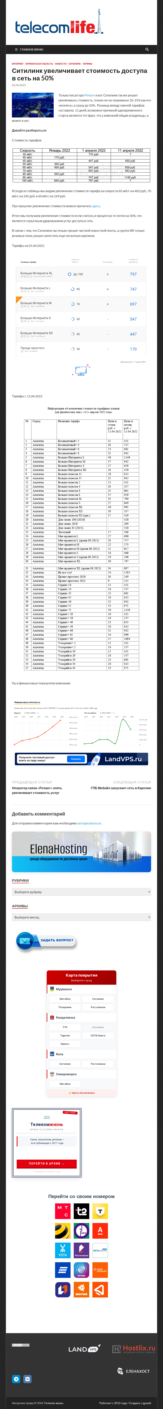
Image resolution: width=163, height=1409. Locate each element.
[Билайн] (63, 1231)
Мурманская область (39, 63)
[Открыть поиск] (147, 49)
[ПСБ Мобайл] (63, 1289)
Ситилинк (74, 63)
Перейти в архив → (47, 1163)
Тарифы (87, 63)
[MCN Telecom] (100, 1250)
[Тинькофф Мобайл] (100, 1211)
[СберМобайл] (100, 1270)
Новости (60, 63)
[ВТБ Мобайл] (63, 1270)
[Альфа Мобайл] (100, 1231)
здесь (96, 206)
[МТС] (63, 1211)
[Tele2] (81, 1211)
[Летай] (100, 1289)
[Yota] (63, 1250)
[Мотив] (81, 1289)
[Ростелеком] (81, 1250)
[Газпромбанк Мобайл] (81, 1270)
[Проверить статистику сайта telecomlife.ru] (20, 1345)
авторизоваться (89, 823)
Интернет (18, 63)
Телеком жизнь (53, 1403)
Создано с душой (140, 1403)
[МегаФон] (81, 1231)
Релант (89, 95)
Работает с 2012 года (113, 1403)
